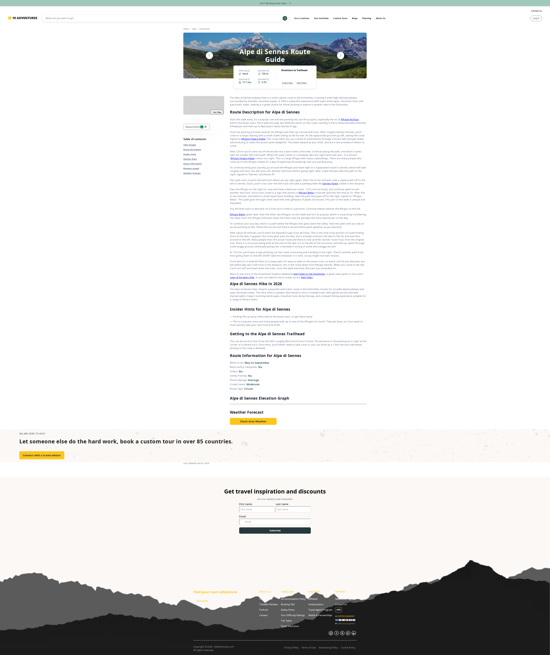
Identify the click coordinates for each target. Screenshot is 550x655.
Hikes (186, 28)
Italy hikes (307, 277)
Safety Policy (287, 609)
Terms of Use (309, 647)
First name (245, 504)
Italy (194, 28)
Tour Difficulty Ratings (293, 615)
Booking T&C (288, 604)
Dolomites (205, 28)
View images (189, 145)
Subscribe (275, 530)
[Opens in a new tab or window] (331, 633)
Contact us (536, 10)
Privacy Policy (291, 647)
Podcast (263, 609)
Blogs (355, 18)
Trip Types (286, 620)
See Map (217, 112)
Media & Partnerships (320, 615)
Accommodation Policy (293, 598)
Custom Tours (340, 18)
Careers (263, 615)
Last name (282, 504)
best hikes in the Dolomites (309, 274)
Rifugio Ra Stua (350, 119)
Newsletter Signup (345, 598)
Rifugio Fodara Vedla (253, 139)
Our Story (264, 598)
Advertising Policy (328, 647)
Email (242, 516)
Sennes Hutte (330, 183)
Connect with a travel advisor (42, 455)
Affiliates (313, 598)
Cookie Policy (348, 647)
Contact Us (341, 604)
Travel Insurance (290, 626)
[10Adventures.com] (22, 18)
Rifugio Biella (306, 192)
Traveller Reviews (268, 604)
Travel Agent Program (320, 609)
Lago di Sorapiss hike (242, 277)
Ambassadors (316, 604)
